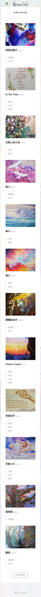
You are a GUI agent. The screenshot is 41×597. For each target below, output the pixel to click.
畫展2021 (21, 50)
